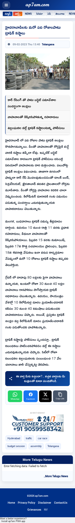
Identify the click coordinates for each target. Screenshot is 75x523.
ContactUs (60, 503)
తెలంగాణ (60, 13)
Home (11, 503)
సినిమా (39, 13)
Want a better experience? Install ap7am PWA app (13, 519)
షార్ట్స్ (17, 13)
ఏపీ (49, 13)
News (28, 13)
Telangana (48, 44)
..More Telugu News (56, 476)
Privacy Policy (26, 503)
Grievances (34, 510)
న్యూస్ (7, 13)
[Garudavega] (37, 423)
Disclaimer (44, 503)
